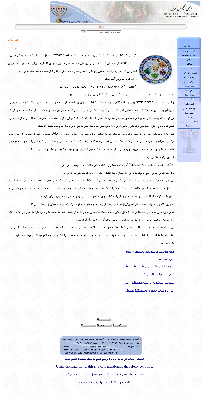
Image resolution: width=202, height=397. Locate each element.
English (189, 126)
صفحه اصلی (189, 46)
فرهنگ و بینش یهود (189, 55)
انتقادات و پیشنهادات (189, 122)
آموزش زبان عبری (189, 73)
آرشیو (189, 99)
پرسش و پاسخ (189, 117)
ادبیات (189, 68)
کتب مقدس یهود (189, 50)
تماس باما (189, 113)
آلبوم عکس (189, 104)
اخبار (189, 59)
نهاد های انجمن (189, 108)
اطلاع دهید (83, 382)
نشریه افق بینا (189, 86)
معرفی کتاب (189, 77)
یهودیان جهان (189, 95)
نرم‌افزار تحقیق (189, 91)
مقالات (189, 64)
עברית (189, 131)
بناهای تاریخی (189, 82)
